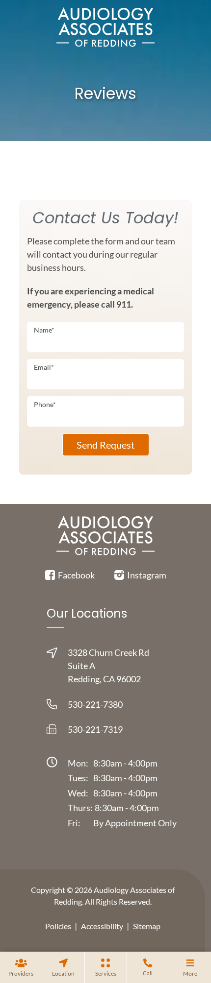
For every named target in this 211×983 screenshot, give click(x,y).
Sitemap (146, 926)
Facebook (75, 575)
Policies (58, 926)
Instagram (146, 575)
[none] (21, 967)
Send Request (105, 445)
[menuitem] (21, 967)
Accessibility (102, 926)
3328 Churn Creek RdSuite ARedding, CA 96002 (108, 665)
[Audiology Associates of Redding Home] (105, 26)
